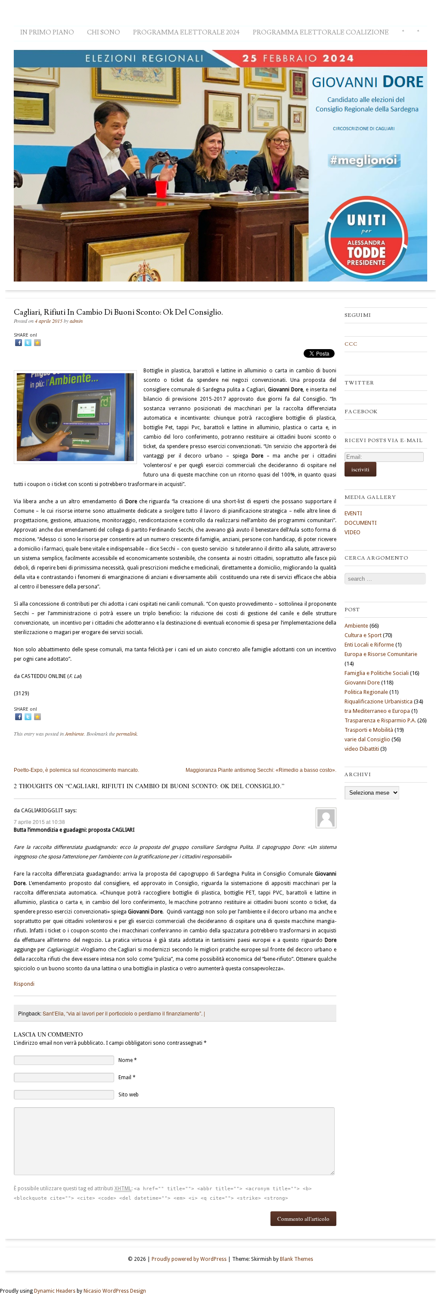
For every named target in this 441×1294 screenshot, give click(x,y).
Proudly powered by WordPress (189, 1259)
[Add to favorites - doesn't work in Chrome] (37, 342)
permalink (126, 733)
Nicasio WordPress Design (115, 1291)
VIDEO (352, 532)
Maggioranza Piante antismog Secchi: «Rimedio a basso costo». (261, 770)
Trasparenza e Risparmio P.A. (380, 720)
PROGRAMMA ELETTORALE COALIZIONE (321, 32)
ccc (351, 344)
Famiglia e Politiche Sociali (377, 673)
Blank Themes (296, 1259)
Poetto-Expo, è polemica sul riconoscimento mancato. (76, 770)
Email (124, 1077)
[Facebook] (18, 342)
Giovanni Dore (362, 682)
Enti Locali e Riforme (369, 644)
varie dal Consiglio (367, 739)
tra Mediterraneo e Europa (377, 711)
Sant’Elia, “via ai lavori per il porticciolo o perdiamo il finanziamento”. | (124, 1013)
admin (76, 320)
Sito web (128, 1095)
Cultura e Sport (363, 635)
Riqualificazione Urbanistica (379, 701)
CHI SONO (103, 32)
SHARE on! (25, 335)
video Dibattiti (362, 749)
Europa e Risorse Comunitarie (381, 654)
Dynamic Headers (54, 1291)
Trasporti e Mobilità (369, 730)
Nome (125, 1060)
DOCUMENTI (361, 523)
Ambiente (74, 733)
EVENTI (353, 513)
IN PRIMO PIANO (47, 32)
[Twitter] (28, 342)
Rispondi (24, 984)
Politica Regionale (366, 692)
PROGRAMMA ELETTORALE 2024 (186, 32)
